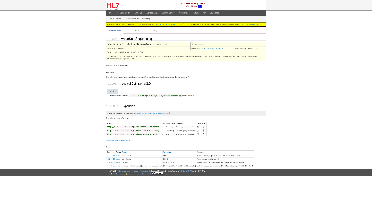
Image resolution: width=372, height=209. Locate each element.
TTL (145, 31)
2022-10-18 (111, 159)
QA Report (131, 174)
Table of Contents (120, 174)
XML (127, 31)
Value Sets (139, 12)
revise (118, 156)
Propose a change (170, 174)
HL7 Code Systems (123, 12)
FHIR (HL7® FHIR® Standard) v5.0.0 (168, 24)
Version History (141, 174)
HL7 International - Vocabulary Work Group (133, 171)
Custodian (167, 152)
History (154, 31)
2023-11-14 (111, 156)
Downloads (214, 12)
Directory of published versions (251, 24)
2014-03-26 (111, 166)
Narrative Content (114, 31)
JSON (136, 31)
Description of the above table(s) (117, 141)
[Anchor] (154, 38)
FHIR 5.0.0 (184, 171)
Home (110, 12)
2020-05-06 (111, 162)
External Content (168, 12)
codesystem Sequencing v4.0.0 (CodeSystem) (152, 113)
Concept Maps (152, 12)
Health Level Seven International (212, 48)
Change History (200, 12)
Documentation (184, 12)
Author (124, 152)
